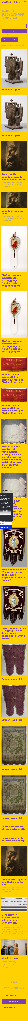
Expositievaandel (11, 679)
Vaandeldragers (11, 89)
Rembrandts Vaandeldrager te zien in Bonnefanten (13, 177)
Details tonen (4, 518)
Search (14, 31)
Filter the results (10, 40)
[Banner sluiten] (11, 491)
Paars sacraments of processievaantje (13, 828)
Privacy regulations (9, 1007)
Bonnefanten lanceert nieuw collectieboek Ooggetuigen (10, 918)
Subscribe (14, 1001)
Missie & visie (9, 957)
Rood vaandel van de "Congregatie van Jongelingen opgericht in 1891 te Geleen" (13, 574)
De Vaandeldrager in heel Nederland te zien (13, 882)
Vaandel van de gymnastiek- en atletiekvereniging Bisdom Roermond (12, 378)
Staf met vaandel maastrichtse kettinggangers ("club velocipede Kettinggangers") (11, 280)
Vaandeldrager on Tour (12, 212)
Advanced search (7, 35)
